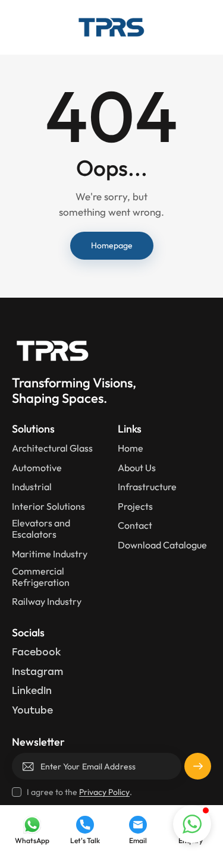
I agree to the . (79, 792)
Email (138, 840)
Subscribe (198, 771)
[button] (192, 824)
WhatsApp (32, 840)
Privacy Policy (104, 792)
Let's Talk (85, 840)
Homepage (112, 245)
